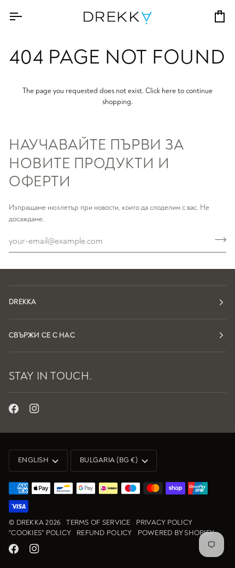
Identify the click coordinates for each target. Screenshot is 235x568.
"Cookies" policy (40, 533)
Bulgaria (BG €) (109, 460)
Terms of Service (98, 522)
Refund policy (104, 533)
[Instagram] (34, 409)
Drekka (30, 522)
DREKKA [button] (23, 301)
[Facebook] (14, 409)
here (169, 90)
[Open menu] (25, 16)
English (33, 460)
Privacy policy (164, 522)
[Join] (217, 240)
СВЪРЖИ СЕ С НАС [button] (42, 335)
